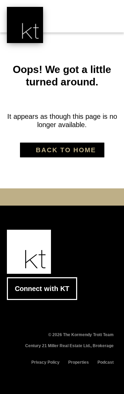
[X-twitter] (40, 197)
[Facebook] (30, 197)
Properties (78, 362)
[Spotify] (94, 197)
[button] (107, 21)
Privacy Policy (45, 362)
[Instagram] (72, 197)
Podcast (105, 362)
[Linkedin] (62, 197)
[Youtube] (51, 197)
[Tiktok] (83, 197)
